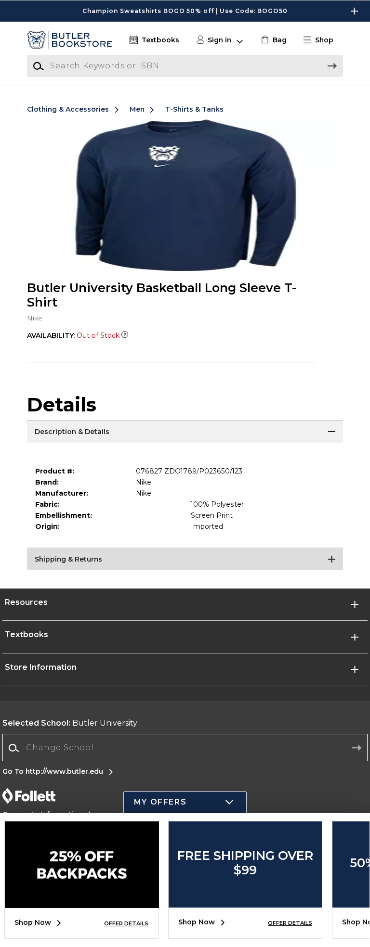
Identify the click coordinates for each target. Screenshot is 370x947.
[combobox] (185, 748)
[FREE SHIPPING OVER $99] (245, 900)
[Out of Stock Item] (124, 335)
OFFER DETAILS (126, 923)
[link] (273, 40)
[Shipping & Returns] (185, 559)
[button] (185, 11)
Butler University (69, 723)
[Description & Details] (185, 432)
